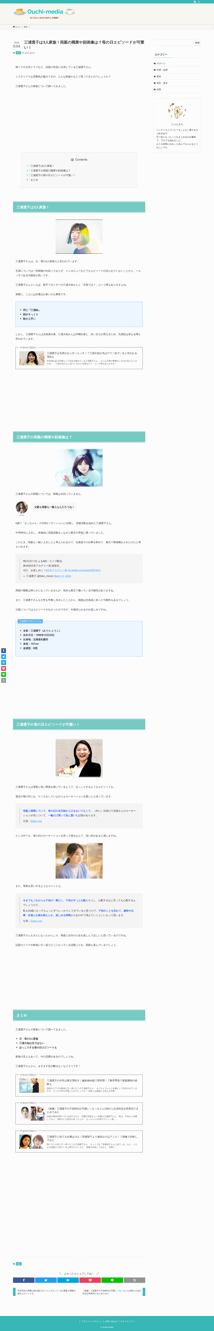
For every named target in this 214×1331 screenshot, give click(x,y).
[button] (23, 1280)
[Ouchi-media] (44, 14)
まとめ (34, 179)
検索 (197, 42)
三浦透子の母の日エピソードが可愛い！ (53, 175)
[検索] (199, 1)
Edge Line (36, 821)
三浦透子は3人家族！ (43, 165)
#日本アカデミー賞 (56, 570)
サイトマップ (126, 1321)
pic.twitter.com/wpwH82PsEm (84, 570)
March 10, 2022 (62, 576)
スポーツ (161, 63)
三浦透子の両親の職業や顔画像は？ (51, 170)
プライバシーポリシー (91, 1321)
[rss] (195, 1)
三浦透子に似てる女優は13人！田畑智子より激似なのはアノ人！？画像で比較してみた (92, 1138)
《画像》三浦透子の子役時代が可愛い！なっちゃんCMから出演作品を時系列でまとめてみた (92, 1110)
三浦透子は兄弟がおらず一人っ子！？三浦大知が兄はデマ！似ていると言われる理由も (92, 354)
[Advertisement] (79, 120)
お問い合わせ (111, 1321)
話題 (159, 89)
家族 (18, 52)
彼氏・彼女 (162, 82)
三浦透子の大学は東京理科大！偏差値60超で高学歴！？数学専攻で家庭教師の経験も (92, 1082)
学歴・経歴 (162, 69)
